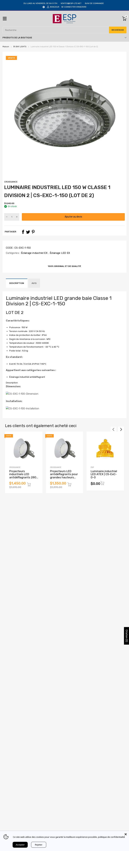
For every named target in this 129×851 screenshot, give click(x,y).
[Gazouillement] (28, 232)
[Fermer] (125, 834)
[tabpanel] (64, 397)
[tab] (64, 382)
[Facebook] (23, 232)
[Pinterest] (33, 232)
